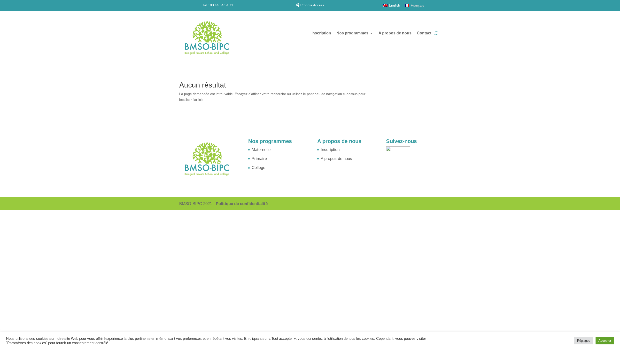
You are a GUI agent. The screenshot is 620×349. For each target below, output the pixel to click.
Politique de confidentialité (242, 203)
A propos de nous (395, 33)
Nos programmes (352, 33)
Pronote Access (312, 5)
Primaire (259, 158)
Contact (424, 33)
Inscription (321, 33)
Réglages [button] (583, 340)
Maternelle (261, 149)
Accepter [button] (604, 340)
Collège (258, 167)
